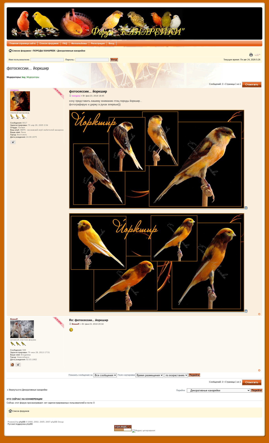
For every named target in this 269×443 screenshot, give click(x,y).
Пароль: (69, 59)
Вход (111, 43)
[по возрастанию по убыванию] (182, 375)
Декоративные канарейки (71, 51)
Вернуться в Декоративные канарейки (28, 390)
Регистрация (98, 43)
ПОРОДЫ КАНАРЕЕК (44, 51)
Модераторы (33, 77)
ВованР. (76, 324)
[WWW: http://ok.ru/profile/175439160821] (12, 365)
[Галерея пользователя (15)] (18, 365)
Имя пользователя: (19, 59)
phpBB (22, 422)
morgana (76, 96)
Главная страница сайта (22, 43)
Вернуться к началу (259, 314)
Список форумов (49, 43)
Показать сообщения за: (81, 375)
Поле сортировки (126, 375)
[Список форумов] (97, 23)
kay (23, 77)
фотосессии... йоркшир (28, 68)
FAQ (65, 43)
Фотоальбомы (79, 43)
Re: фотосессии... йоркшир (88, 320)
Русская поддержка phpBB (20, 424)
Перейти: (180, 390)
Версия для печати (251, 55)
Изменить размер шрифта (257, 55)
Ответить (247, 83)
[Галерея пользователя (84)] (13, 142)
